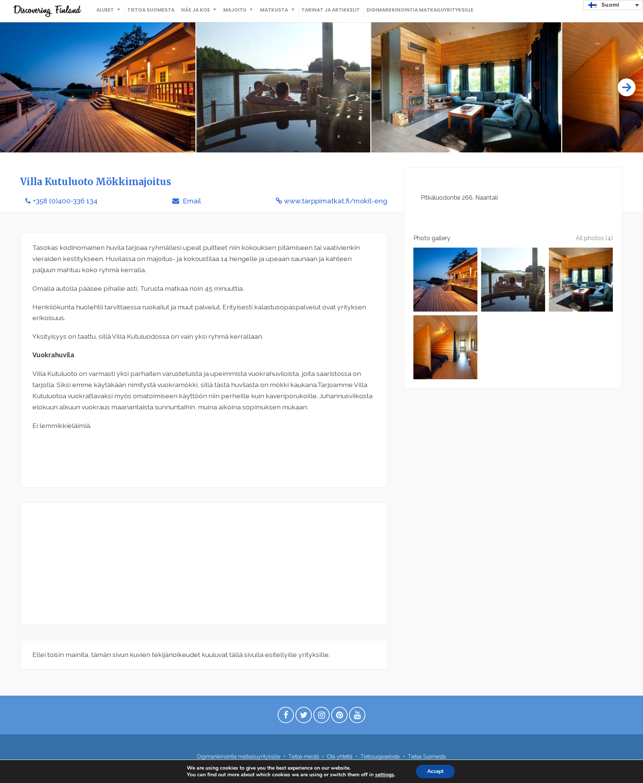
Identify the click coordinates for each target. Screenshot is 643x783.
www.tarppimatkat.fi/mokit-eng (335, 201)
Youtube (357, 717)
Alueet (105, 9)
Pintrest (339, 717)
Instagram (321, 717)
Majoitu (234, 9)
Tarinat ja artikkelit (330, 9)
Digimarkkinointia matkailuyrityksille (420, 9)
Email (191, 201)
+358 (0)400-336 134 (65, 201)
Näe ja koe (195, 9)
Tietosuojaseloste (380, 757)
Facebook (285, 717)
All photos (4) (594, 238)
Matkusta (274, 9)
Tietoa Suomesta (151, 9)
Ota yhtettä (339, 757)
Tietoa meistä (303, 757)
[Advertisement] (204, 564)
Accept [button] (435, 771)
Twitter (303, 717)
